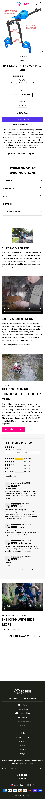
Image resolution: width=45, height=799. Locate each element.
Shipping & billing (22, 713)
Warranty (22, 741)
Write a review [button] (22, 452)
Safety (22, 745)
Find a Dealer (22, 717)
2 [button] (17, 570)
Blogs (22, 753)
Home (22, 61)
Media (22, 733)
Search (22, 749)
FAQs (22, 725)
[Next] (42, 31)
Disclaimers (23, 778)
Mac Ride (26, 795)
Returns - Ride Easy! (22, 737)
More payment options (22, 124)
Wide (16, 95)
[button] (18, 76)
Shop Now (22, 705)
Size (22, 91)
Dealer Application (23, 721)
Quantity (22, 101)
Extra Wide (26, 95)
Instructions (22, 709)
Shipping (14, 83)
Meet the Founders (13, 429)
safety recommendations (21, 340)
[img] (16, 483)
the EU (33, 255)
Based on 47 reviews (13, 449)
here (34, 345)
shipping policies (17, 267)
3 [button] (22, 570)
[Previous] (3, 31)
